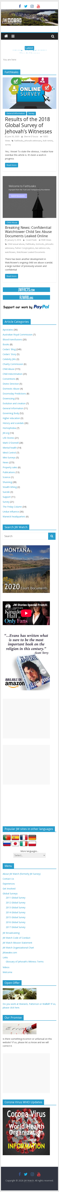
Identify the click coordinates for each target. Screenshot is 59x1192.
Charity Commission (13, 364)
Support (7, 496)
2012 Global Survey (15, 902)
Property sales (10, 467)
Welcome (7, 972)
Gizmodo (40, 244)
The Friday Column (12, 506)
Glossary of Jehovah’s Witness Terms (25, 961)
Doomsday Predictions (14, 393)
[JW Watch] (29, 11)
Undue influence (11, 511)
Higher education (11, 418)
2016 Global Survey (15, 922)
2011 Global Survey (15, 897)
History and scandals (13, 423)
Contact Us (8, 878)
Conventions (9, 378)
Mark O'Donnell (11, 442)
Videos (6, 967)
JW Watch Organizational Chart (18, 947)
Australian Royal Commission (17, 334)
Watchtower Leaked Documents (31, 252)
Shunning (7, 482)
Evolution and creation (14, 403)
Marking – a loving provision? (29, 52)
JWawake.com (10, 952)
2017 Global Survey (15, 927)
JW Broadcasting (11, 932)
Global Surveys (10, 893)
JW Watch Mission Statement (17, 942)
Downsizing (8, 398)
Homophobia (9, 427)
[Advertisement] (26, 718)
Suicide (6, 491)
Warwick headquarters (14, 516)
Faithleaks (18, 140)
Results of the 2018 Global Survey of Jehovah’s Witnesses (28, 125)
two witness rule (42, 248)
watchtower (10, 252)
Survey (31, 113)
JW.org (6, 432)
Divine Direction (11, 383)
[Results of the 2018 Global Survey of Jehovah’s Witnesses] (29, 79)
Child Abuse (12, 222)
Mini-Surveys (9, 457)
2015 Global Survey (15, 917)
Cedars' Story (9, 354)
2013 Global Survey (15, 907)
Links (5, 957)
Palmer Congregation (24, 248)
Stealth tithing (10, 487)
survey (8, 144)
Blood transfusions (12, 339)
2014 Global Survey (15, 912)
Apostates (8, 329)
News (5, 462)
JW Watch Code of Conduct (16, 937)
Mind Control (9, 452)
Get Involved (9, 888)
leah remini (48, 140)
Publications (9, 472)
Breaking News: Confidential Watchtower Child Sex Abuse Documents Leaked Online (28, 231)
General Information (16, 113)
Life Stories (8, 437)
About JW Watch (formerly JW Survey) (22, 873)
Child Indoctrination (12, 373)
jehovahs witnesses (33, 140)
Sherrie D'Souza (31, 136)
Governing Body (11, 413)
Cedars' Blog (9, 349)
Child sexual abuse (16, 244)
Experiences (9, 883)
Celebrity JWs (9, 359)
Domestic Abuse (11, 388)
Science (6, 477)
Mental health (10, 447)
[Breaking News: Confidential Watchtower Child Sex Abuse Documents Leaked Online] (29, 178)
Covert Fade (31, 240)
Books (6, 344)
